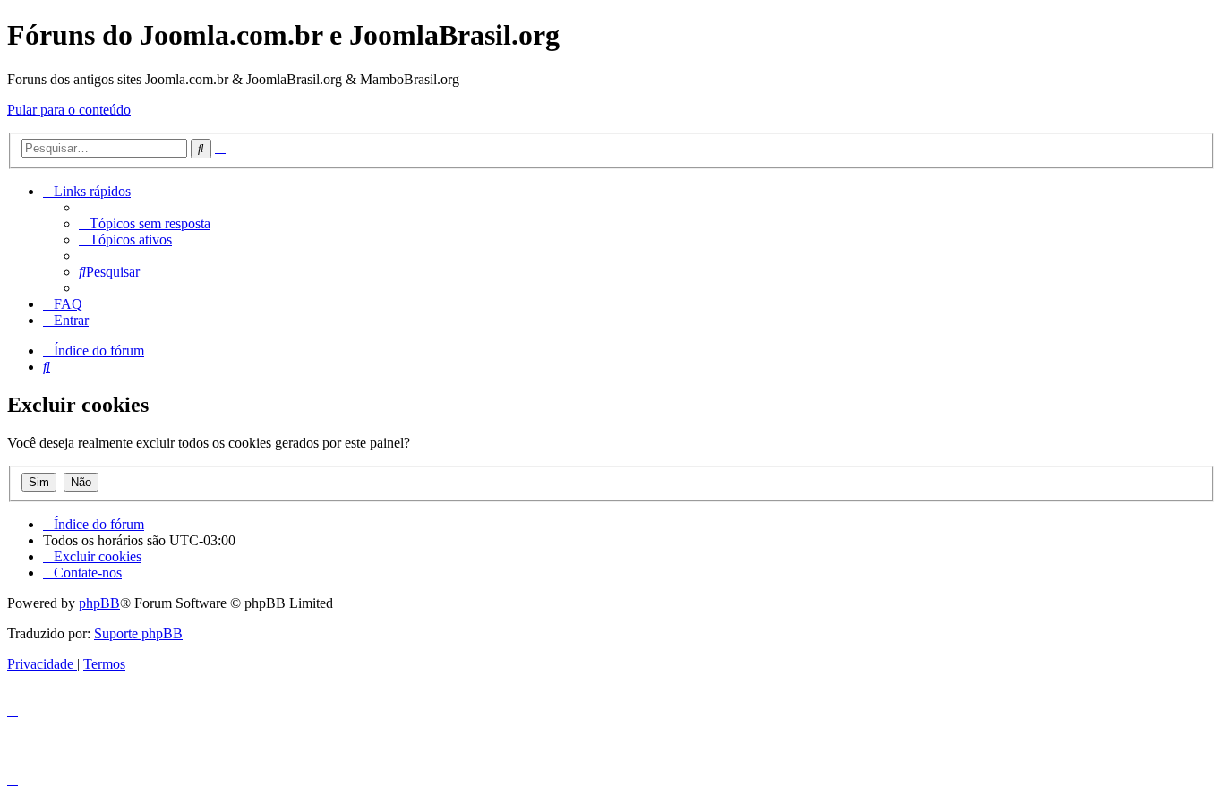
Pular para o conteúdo (69, 109)
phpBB (99, 603)
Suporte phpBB (138, 633)
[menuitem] (144, 223)
